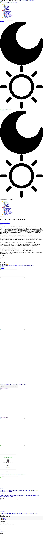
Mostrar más (7, 19)
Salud (3, 511)
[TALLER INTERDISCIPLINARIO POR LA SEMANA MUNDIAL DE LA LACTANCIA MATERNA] (8, 510)
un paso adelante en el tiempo (5, 223)
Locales (1, 488)
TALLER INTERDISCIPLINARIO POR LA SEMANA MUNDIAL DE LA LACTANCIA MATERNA (18, 513)
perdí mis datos (2, 531)
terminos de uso (31, 0)
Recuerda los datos (4, 529)
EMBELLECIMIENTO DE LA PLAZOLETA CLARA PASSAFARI (12, 474)
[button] (1, 1)
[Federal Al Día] (8, 2)
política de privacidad (23, 0)
